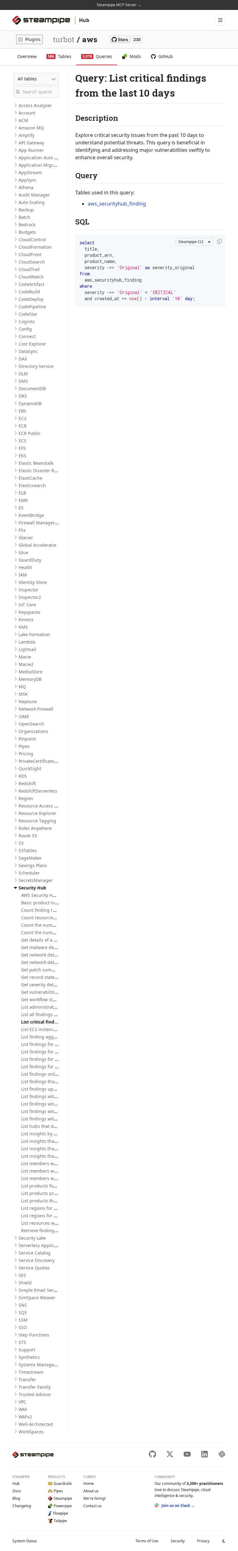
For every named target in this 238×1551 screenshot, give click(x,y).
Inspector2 (30, 597)
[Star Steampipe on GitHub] (126, 39)
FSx (22, 530)
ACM (23, 120)
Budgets (27, 232)
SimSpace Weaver (37, 1297)
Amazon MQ (31, 128)
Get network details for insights (53, 962)
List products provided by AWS (52, 1193)
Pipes (24, 746)
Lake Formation (34, 634)
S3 (21, 843)
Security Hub (32, 888)
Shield (25, 1283)
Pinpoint (27, 739)
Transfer (27, 1379)
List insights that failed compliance (57, 1141)
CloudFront (30, 254)
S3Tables (28, 850)
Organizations (33, 731)
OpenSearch (31, 724)
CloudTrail (29, 269)
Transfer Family (35, 1387)
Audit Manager (34, 195)
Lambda (27, 642)
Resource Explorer (37, 813)
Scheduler (29, 873)
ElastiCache (30, 478)
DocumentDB (32, 388)
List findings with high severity (53, 1104)
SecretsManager (36, 880)
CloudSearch (32, 262)
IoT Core (27, 605)
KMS (23, 627)
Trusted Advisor (35, 1394)
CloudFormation (35, 247)
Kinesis (26, 619)
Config (25, 329)
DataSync (28, 351)
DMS (23, 381)
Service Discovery (37, 1260)
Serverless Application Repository (53, 1245)
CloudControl (32, 239)
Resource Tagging (37, 821)
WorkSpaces (31, 1432)
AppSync (28, 180)
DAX (23, 359)
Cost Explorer (32, 344)
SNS (23, 1305)
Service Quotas (34, 1268)
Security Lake (32, 1238)
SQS (23, 1312)
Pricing (26, 754)
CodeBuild (29, 292)
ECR (23, 426)
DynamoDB (30, 403)
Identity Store (33, 582)
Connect (27, 336)
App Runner (31, 150)
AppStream (30, 172)
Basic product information (48, 903)
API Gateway (31, 143)
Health (25, 567)
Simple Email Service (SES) (46, 1290)
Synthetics (29, 1357)
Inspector (28, 590)
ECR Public (30, 433)
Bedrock (27, 225)
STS (22, 1342)
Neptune (28, 701)
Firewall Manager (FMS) (43, 523)
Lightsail (27, 649)
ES (21, 508)
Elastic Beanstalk (36, 463)
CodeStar (28, 314)
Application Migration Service (49, 165)
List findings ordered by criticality (56, 1074)
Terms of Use (146, 1541)
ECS (22, 441)
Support (27, 1350)
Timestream (31, 1372)
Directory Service (36, 366)
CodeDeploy (31, 299)
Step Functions (34, 1335)
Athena (26, 187)
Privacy (203, 1541)
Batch (24, 217)
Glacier (26, 537)
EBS (22, 411)
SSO (23, 1327)
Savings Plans (33, 865)
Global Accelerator (38, 545)
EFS (22, 448)
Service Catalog (35, 1253)
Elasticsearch (32, 485)
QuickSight (30, 768)
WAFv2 (25, 1417)
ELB (22, 493)
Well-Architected (36, 1424)
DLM (23, 374)
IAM (23, 575)
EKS (22, 456)
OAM (24, 716)
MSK (23, 694)
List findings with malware (48, 1111)
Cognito (27, 321)
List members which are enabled (55, 1163)
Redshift (27, 783)
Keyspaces (29, 612)
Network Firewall (36, 709)
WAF (23, 1409)
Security (178, 1541)
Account (27, 113)
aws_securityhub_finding (117, 203)
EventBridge (31, 515)
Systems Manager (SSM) (43, 1365)
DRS (23, 396)
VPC (22, 1402)
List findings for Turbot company (55, 1066)
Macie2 (26, 664)
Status (24, 1541)
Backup (26, 210)
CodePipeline (32, 307)
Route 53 (28, 836)
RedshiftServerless (38, 791)
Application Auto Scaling (44, 158)
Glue (23, 552)
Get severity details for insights (53, 985)
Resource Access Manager (46, 806)
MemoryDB (30, 679)
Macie (25, 657)
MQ (22, 687)
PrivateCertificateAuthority (46, 761)
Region (26, 798)
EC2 (22, 418)
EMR (23, 500)
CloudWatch (31, 277)
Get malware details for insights (54, 947)
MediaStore (30, 672)
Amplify (26, 135)
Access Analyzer (35, 105)
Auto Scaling (32, 202)
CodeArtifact (31, 284)
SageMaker (30, 858)
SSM (23, 1320)
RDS (23, 776)
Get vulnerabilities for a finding (53, 992)
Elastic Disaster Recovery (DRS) (50, 470)
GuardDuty (30, 560)
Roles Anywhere (35, 828)
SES (22, 1275)
